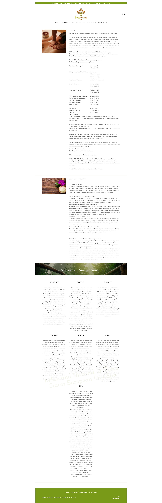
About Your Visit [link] (89, 22)
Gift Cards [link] (76, 22)
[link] (81, 14)
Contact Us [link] (102, 22)
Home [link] (57, 22)
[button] (65, 22)
